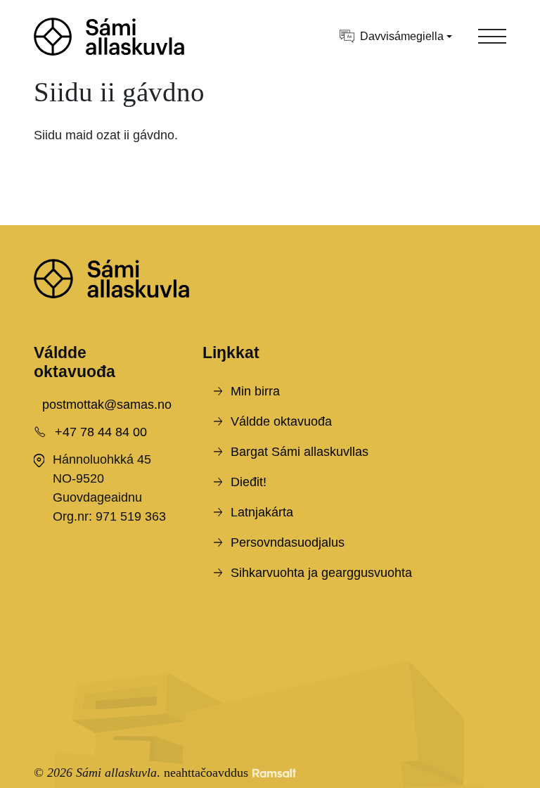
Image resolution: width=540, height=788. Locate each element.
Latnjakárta (262, 512)
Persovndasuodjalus (288, 542)
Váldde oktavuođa (281, 421)
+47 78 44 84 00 (101, 432)
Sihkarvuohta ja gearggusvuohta (321, 573)
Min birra (255, 391)
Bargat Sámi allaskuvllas (299, 452)
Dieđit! (248, 482)
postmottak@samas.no (107, 405)
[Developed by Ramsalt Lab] (274, 772)
